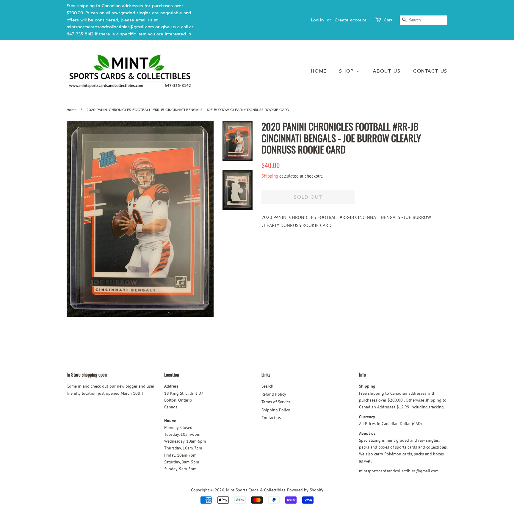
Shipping (269, 176)
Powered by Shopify (305, 490)
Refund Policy (273, 394)
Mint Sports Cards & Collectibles (255, 490)
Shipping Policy (275, 410)
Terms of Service (276, 402)
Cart (388, 20)
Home (318, 71)
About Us (387, 71)
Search (267, 386)
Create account (350, 20)
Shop (347, 71)
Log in (317, 20)
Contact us (430, 71)
